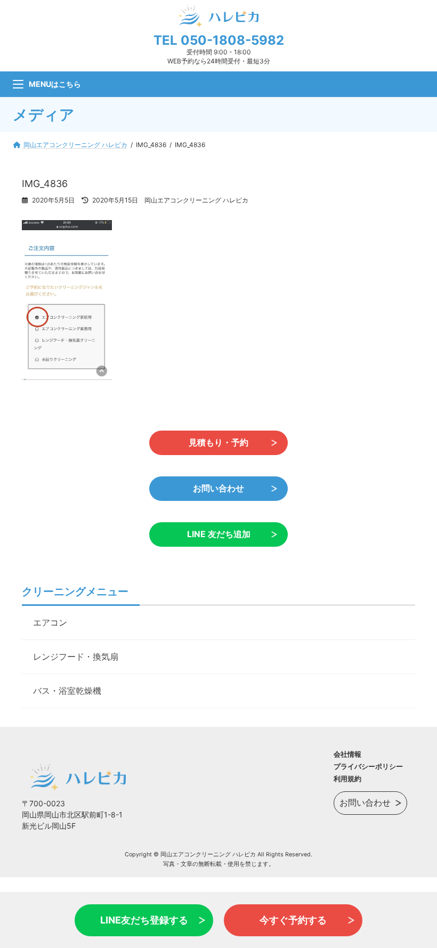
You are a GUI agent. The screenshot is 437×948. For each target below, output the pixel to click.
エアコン (50, 622)
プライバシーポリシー (368, 766)
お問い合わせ (218, 488)
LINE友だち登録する (144, 920)
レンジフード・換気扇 (75, 656)
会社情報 (347, 754)
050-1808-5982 (232, 40)
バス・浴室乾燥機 (67, 690)
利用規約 (347, 778)
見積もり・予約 (218, 442)
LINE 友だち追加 (218, 534)
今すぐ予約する (293, 920)
